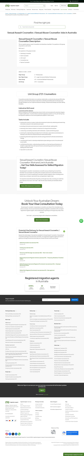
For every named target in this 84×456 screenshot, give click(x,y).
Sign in (42, 390)
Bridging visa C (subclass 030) (60, 348)
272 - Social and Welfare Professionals (54, 13)
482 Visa (7, 349)
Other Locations (38, 410)
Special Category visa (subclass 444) (62, 371)
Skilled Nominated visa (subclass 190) (29, 242)
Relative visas (33, 352)
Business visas (35, 9)
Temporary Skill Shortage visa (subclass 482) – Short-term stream (36, 252)
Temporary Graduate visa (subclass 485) (13, 326)
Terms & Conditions (69, 407)
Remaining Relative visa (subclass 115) (38, 367)
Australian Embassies (39, 407)
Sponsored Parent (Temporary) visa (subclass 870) (40, 334)
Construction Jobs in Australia (71, 421)
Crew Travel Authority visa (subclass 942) (62, 356)
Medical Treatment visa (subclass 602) (62, 362)
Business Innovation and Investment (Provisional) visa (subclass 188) (65, 331)
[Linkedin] (16, 434)
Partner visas (32, 313)
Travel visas (28, 9)
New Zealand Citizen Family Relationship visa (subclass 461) (41, 359)
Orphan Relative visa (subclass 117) (37, 361)
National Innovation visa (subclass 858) (13, 342)
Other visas (56, 345)
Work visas (13, 9)
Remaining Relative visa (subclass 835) (38, 365)
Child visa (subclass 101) (35, 345)
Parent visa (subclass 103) (35, 330)
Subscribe (74, 299)
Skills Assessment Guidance (26, 421)
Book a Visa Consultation (42, 219)
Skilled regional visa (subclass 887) (12, 328)
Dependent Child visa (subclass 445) (37, 349)
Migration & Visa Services (25, 407)
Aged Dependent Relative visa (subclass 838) (39, 356)
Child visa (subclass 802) (35, 347)
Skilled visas (8, 322)
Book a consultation (73, 5)
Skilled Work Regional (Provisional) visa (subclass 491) (16, 335)
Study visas (41, 9)
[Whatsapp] (19, 434)
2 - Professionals (20, 13)
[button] (80, 447)
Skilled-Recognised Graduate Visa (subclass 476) (15, 324)
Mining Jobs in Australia (70, 416)
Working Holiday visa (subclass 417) (12, 316)
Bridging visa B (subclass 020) (60, 350)
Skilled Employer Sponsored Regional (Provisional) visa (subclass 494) (16, 357)
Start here (45, 394)
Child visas (32, 341)
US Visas (37, 414)
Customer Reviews (24, 409)
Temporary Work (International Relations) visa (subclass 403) (15, 366)
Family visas (7, 9)
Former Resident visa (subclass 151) (61, 358)
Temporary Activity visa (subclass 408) (13, 368)
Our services (76, 9)
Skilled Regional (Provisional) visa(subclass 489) (15, 340)
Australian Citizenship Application (61, 375)
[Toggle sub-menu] (16, 311)
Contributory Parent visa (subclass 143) (38, 326)
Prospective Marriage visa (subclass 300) (38, 321)
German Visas (38, 420)
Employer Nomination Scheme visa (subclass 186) (15, 351)
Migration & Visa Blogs (25, 411)
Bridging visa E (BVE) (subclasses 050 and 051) (64, 354)
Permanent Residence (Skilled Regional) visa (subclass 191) (16, 338)
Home (6, 13)
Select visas (63, 5)
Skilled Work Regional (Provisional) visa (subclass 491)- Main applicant (37, 270)
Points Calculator (47, 9)
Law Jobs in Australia (69, 414)
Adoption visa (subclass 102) (36, 343)
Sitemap (67, 404)
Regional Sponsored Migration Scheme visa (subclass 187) (16, 360)
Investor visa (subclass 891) (59, 335)
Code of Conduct (69, 409)
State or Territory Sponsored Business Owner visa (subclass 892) (64, 338)
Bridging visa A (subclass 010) (60, 352)
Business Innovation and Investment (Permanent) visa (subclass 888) (65, 327)
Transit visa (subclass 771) (59, 320)
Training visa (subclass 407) (26, 247)
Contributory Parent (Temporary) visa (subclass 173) (40, 332)
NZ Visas (37, 418)
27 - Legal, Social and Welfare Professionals (35, 13)
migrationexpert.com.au (25, 401)
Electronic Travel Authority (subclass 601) (62, 318)
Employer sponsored (9, 345)
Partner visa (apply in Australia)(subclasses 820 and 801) (40, 317)
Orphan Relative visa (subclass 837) (37, 363)
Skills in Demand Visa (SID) (10, 347)
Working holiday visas (21, 9)
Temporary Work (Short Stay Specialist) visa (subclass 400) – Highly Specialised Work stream (16, 354)
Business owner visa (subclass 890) (61, 333)
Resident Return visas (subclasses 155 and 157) (64, 364)
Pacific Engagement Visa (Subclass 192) (62, 373)
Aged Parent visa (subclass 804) (36, 328)
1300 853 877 (75, 1)
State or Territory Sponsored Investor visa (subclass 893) (65, 341)
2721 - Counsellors (68, 13)
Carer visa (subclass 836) (35, 369)
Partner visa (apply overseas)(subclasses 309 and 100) (41, 319)
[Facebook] (10, 434)
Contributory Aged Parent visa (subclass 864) (39, 338)
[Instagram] (6, 434)
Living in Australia (55, 9)
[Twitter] (13, 434)
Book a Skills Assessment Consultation (30, 185)
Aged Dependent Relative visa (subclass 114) (39, 354)
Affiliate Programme (24, 413)
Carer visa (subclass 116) (35, 371)
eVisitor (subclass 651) (58, 313)
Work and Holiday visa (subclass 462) (13, 313)
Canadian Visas (38, 416)
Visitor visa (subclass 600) (59, 316)
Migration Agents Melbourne (26, 423)
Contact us (70, 9)
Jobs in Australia (63, 9)
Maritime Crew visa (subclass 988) (61, 360)
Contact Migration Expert (55, 404)
